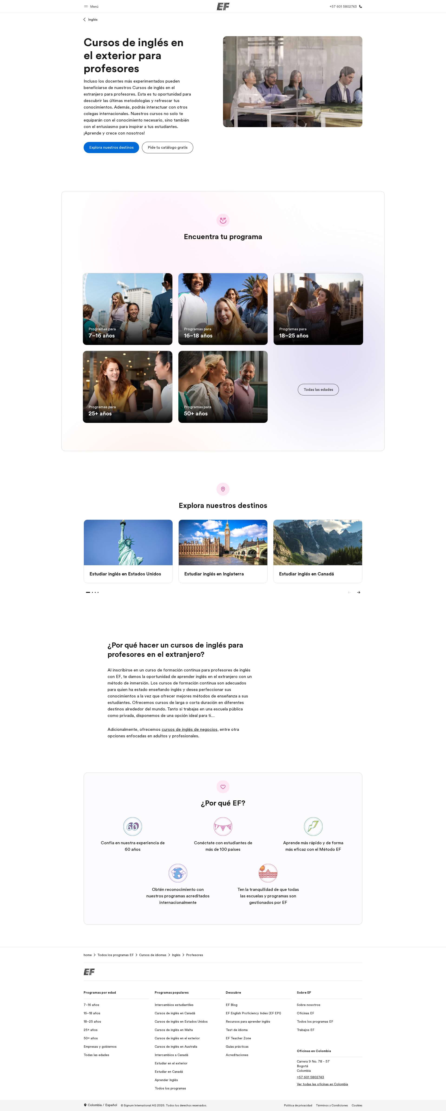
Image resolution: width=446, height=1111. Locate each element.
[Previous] (349, 592)
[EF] (223, 6)
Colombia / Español (102, 1105)
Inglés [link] (176, 955)
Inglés (93, 19)
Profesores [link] (194, 955)
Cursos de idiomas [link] (152, 955)
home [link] (88, 955)
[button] (92, 6)
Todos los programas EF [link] (115, 955)
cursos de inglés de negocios (189, 729)
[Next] (358, 592)
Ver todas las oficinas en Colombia (322, 1084)
